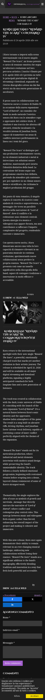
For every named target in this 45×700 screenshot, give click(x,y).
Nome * (6, 617)
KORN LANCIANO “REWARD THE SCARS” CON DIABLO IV (28, 20)
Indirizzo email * (11, 630)
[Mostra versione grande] (22, 312)
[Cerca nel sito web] (2, 4)
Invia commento (13, 663)
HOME (6, 17)
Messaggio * (9, 643)
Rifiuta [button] (17, 696)
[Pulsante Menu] (42, 4)
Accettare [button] (34, 696)
